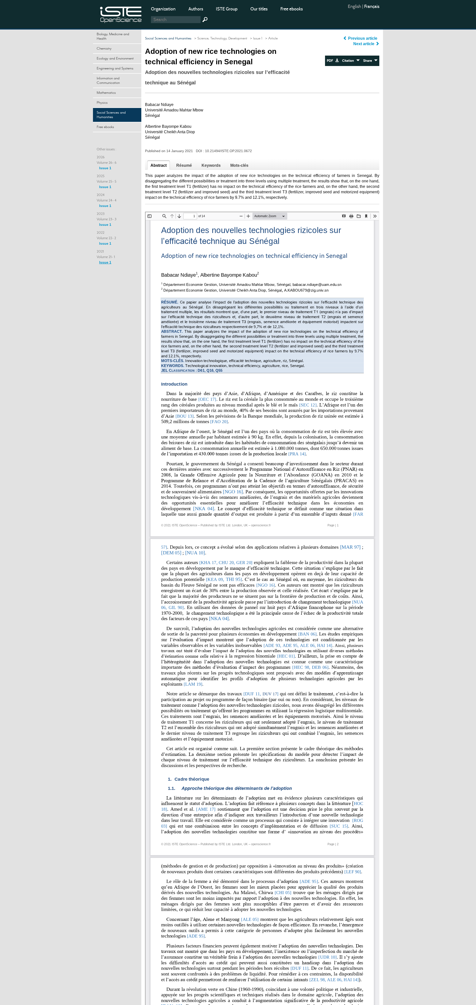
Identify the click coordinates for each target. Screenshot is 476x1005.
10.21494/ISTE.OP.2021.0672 (228, 151)
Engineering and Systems (115, 68)
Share (368, 61)
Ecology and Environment (115, 58)
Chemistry (104, 48)
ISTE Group (227, 9)
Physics (102, 102)
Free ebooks (291, 9)
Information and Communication (108, 80)
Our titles (259, 9)
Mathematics (106, 92)
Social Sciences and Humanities (111, 115)
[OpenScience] (121, 14)
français (371, 6)
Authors (195, 9)
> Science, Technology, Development (219, 38)
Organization (163, 9)
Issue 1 (105, 168)
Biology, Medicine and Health (113, 36)
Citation (349, 61)
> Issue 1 (255, 38)
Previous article (362, 38)
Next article (364, 44)
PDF (331, 61)
